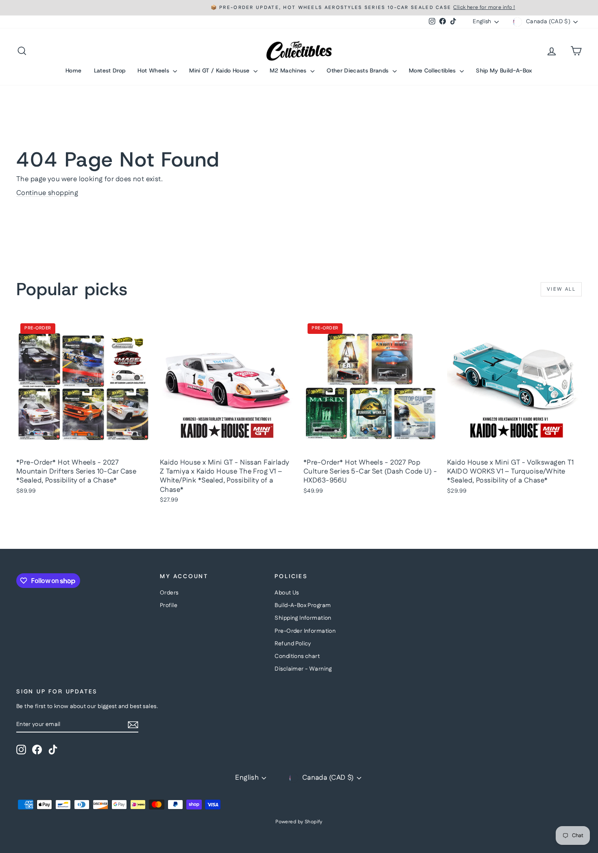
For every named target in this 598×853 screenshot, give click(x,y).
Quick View (84, 445)
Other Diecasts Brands (359, 70)
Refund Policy (293, 644)
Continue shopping (47, 193)
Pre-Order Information (305, 631)
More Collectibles (433, 70)
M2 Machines (289, 70)
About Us (287, 593)
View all (561, 289)
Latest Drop (110, 70)
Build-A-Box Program (303, 605)
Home (73, 70)
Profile (168, 605)
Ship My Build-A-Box (504, 70)
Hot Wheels (154, 70)
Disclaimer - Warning (303, 669)
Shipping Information (303, 618)
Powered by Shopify (299, 821)
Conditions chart (297, 656)
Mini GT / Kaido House (220, 70)
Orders (169, 593)
